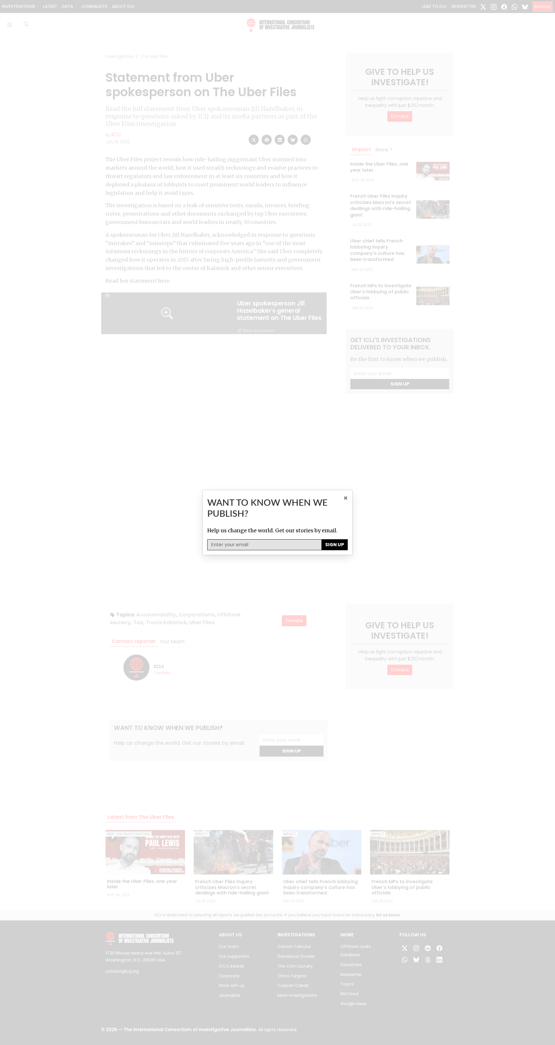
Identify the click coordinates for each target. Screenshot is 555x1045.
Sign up (334, 544)
